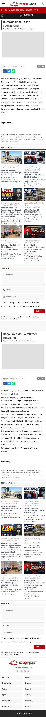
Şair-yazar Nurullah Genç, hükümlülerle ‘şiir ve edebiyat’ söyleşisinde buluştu (11, 248)
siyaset (39, 139)
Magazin (11, 139)
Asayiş (12, 28)
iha (40, 137)
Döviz (23, 134)
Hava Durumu (35, 137)
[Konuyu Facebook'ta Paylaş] (5, 71)
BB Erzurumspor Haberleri (32, 166)
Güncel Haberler (10, 137)
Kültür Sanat (4, 139)
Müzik (20, 139)
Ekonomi (33, 134)
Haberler (27, 137)
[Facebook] (17, 671)
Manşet (16, 166)
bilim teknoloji (13, 134)
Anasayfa (5, 28)
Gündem (10, 166)
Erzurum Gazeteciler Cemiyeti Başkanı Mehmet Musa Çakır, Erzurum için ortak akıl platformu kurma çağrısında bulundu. (11, 212)
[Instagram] (24, 671)
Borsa (20, 134)
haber (23, 137)
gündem (18, 137)
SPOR (13, 141)
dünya (28, 134)
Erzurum (4, 166)
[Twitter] (21, 671)
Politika (24, 139)
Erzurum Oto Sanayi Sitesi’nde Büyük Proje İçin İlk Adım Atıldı (11, 172)
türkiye (17, 141)
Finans (38, 134)
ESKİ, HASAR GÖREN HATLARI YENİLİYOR (32, 211)
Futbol (3, 137)
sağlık (29, 139)
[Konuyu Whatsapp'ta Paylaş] (13, 71)
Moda (16, 139)
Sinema (34, 139)
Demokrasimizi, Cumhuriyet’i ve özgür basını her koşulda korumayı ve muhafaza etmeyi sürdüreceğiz (34, 249)
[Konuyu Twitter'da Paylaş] (9, 71)
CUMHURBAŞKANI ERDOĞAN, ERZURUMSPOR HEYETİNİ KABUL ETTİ (34, 175)
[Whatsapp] (28, 671)
